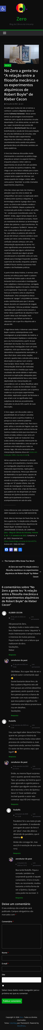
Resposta (12, 655)
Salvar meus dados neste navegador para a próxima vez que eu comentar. (20, 992)
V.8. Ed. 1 (7, 65)
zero (21, 104)
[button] (3, 9)
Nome (5, 952)
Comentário (8, 921)
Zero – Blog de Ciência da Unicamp (17, 532)
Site (3, 974)
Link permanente (35, 618)
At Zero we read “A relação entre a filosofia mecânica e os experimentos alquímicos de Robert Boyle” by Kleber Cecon (21, 572)
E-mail (5, 963)
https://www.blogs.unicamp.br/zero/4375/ (20, 541)
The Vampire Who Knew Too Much (20, 561)
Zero (21, 19)
